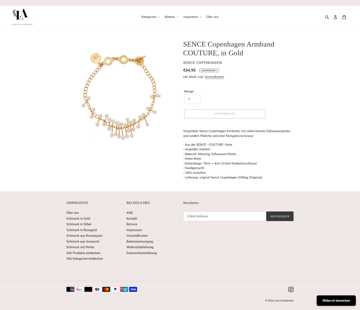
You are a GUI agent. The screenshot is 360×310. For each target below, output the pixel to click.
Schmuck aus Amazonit (82, 241)
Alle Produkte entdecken (83, 253)
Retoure (131, 224)
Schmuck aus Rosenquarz (84, 236)
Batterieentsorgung (139, 241)
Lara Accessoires (284, 300)
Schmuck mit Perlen (80, 247)
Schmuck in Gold (78, 218)
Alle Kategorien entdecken (84, 259)
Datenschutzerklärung (141, 253)
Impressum (134, 230)
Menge (189, 91)
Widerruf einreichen (336, 300)
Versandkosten (214, 76)
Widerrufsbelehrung (139, 247)
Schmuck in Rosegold (81, 230)
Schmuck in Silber (78, 224)
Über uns (72, 213)
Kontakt (131, 218)
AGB (129, 213)
